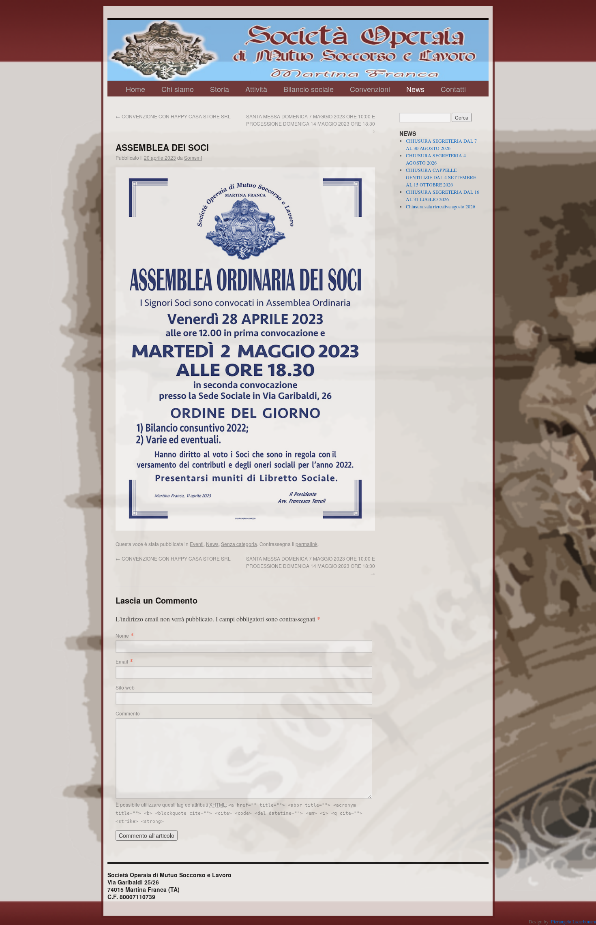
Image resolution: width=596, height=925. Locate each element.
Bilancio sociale (308, 89)
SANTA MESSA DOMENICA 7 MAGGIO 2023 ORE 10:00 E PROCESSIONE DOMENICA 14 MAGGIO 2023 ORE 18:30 (310, 123)
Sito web (125, 687)
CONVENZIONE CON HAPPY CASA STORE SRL (173, 116)
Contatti (453, 89)
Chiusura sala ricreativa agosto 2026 (440, 206)
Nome (122, 635)
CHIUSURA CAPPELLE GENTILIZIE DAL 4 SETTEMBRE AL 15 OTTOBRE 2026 (441, 177)
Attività (256, 89)
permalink (306, 543)
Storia (219, 89)
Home (135, 89)
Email (122, 661)
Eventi (197, 543)
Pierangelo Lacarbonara (573, 921)
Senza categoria (239, 543)
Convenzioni (370, 89)
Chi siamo (177, 89)
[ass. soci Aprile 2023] (245, 348)
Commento (128, 713)
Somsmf (193, 157)
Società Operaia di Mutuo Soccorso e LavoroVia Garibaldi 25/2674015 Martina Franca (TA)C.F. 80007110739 (169, 886)
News (415, 89)
